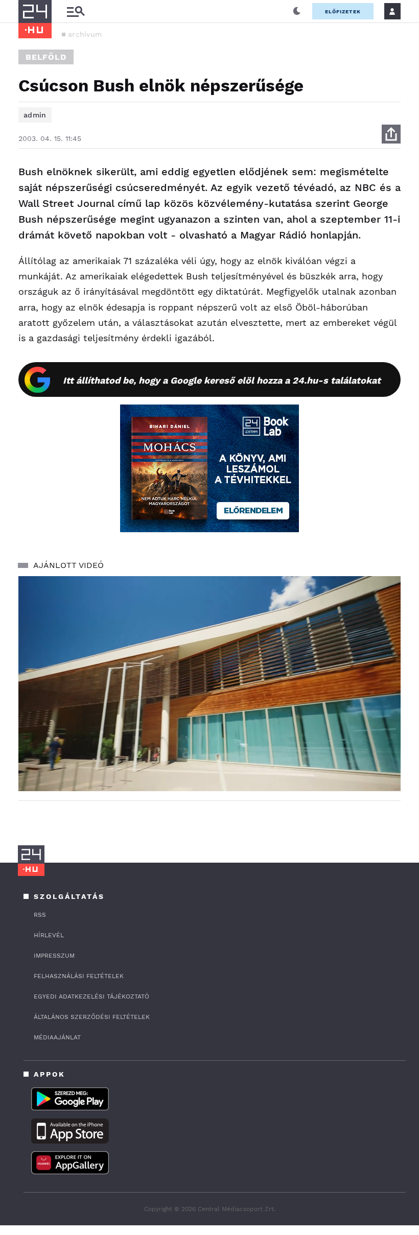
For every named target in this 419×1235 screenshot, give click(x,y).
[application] (209, 683)
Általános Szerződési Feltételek (92, 1016)
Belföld (46, 57)
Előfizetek (343, 11)
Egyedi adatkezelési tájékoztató (91, 996)
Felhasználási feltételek (79, 976)
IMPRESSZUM (54, 955)
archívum (85, 34)
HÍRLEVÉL (49, 935)
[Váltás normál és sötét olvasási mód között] (297, 11)
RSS (40, 914)
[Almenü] (75, 11)
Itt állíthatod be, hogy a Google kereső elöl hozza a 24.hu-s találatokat (222, 380)
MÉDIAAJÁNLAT (57, 1037)
